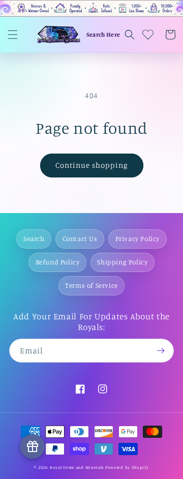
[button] (13, 34)
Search (34, 238)
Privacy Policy (137, 238)
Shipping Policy (122, 262)
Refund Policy (58, 262)
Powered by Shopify (127, 467)
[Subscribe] (160, 350)
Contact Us (80, 238)
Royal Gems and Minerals (77, 467)
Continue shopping (91, 165)
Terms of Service (91, 285)
